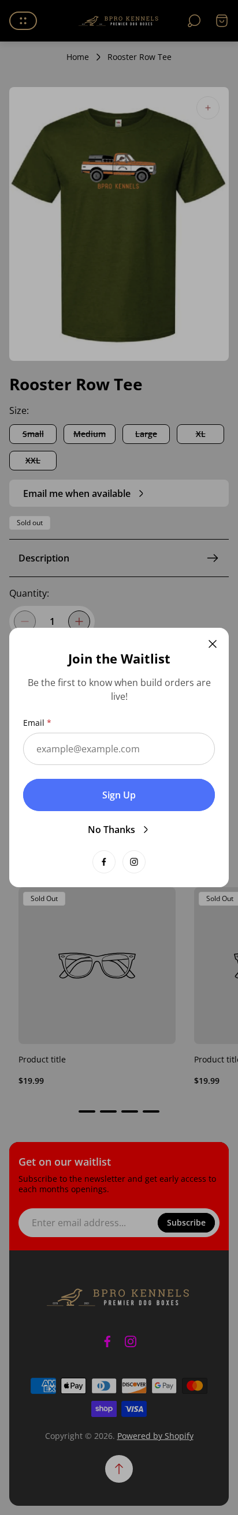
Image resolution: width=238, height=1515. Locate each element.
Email (33, 723)
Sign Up (119, 795)
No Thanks (111, 829)
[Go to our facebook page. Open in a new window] (104, 861)
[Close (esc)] (213, 644)
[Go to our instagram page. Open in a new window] (134, 861)
